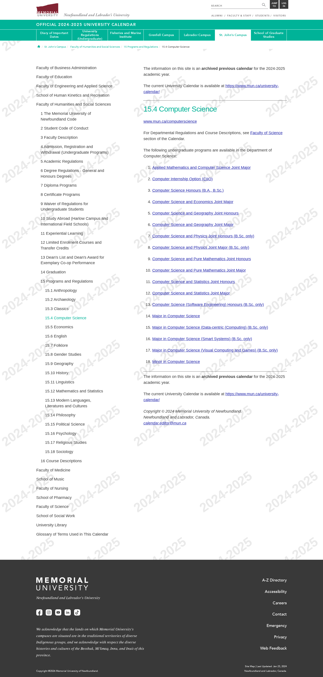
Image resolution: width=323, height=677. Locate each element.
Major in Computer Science (176, 316)
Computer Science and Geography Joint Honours (195, 213)
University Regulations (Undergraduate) (90, 35)
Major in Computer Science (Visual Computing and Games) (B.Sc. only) (215, 350)
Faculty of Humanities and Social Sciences (73, 104)
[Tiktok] (77, 612)
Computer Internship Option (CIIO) (182, 179)
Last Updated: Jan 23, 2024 (272, 666)
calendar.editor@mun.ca (164, 423)
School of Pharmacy (54, 497)
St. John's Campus (233, 35)
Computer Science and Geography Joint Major (193, 224)
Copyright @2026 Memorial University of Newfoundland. (67, 671)
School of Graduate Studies (268, 35)
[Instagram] (49, 612)
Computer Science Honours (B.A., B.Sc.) (188, 190)
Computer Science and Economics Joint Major (192, 202)
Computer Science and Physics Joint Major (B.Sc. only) (200, 247)
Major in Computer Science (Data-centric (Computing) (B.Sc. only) (210, 327)
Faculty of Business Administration (66, 68)
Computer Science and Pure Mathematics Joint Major (199, 270)
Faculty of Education (54, 77)
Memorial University (83, 10)
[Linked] (68, 612)
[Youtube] (58, 612)
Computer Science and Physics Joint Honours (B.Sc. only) (203, 236)
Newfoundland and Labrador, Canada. (265, 671)
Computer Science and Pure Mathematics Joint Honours (201, 259)
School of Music (50, 479)
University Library (51, 525)
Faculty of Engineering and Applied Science (74, 86)
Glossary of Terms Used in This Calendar (72, 534)
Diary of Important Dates (54, 35)
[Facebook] (39, 612)
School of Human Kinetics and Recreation (72, 95)
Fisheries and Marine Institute (125, 35)
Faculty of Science (266, 133)
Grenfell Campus (161, 35)
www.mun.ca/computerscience (170, 121)
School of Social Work (55, 516)
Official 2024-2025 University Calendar (86, 24)
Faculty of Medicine (53, 470)
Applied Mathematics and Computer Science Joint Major (201, 167)
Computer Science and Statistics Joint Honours (193, 282)
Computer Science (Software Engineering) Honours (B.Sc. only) (208, 304)
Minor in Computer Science (176, 361)
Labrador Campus (197, 35)
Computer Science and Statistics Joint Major (191, 293)
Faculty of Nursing (52, 488)
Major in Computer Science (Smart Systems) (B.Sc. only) (202, 339)
